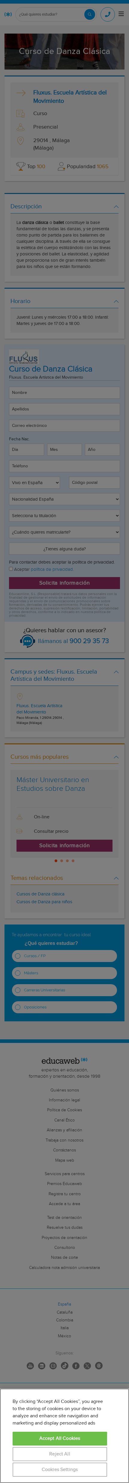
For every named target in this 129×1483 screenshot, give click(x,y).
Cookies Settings (60, 1470)
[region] (64, 1436)
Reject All (59, 1454)
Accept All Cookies (59, 1438)
